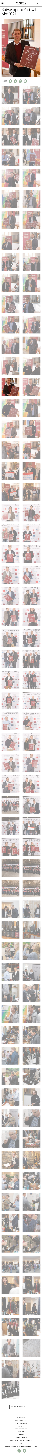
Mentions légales (21, 1438)
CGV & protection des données (21, 1440)
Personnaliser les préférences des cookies (21, 1446)
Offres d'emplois (21, 1429)
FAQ (21, 1443)
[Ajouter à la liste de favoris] (20, 81)
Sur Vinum (21, 1426)
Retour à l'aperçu (18, 1406)
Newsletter (21, 1417)
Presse (21, 1435)
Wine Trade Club (21, 1423)
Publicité (21, 1432)
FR (37, 3)
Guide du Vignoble (21, 1420)
